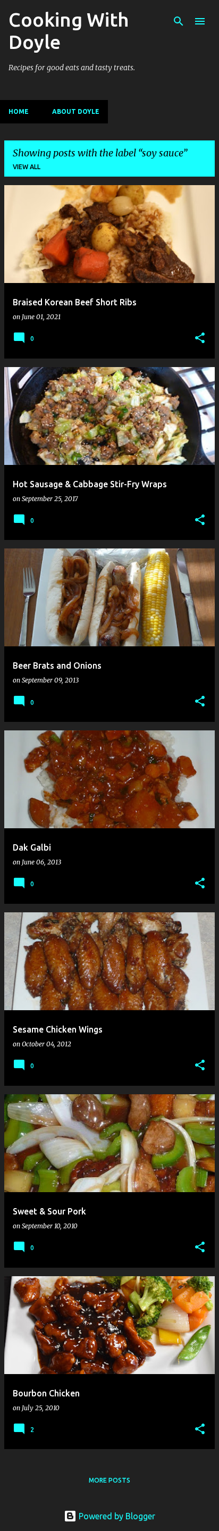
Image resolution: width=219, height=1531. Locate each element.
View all (26, 166)
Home (19, 111)
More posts (109, 1480)
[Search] (178, 21)
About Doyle (75, 111)
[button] (199, 338)
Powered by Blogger (116, 1516)
